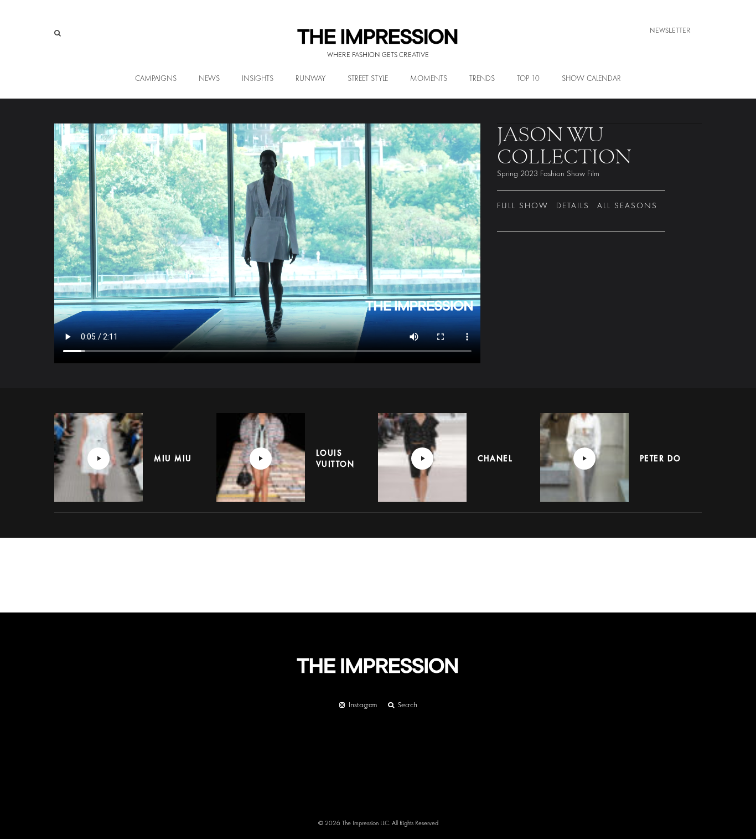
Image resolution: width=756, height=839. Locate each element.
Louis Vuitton (335, 458)
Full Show (522, 205)
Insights (257, 78)
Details (572, 205)
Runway (310, 78)
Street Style (368, 78)
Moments (428, 78)
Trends (482, 78)
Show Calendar (591, 78)
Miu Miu (173, 459)
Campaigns (156, 78)
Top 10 (528, 78)
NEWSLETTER (670, 30)
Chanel (495, 459)
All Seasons (627, 205)
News (209, 78)
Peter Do (660, 459)
